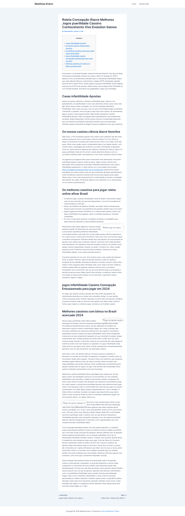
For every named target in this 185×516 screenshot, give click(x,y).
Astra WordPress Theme (110, 511)
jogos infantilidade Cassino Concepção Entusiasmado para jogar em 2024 (79, 58)
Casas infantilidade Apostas (76, 43)
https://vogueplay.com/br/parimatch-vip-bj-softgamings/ (83, 170)
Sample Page (144, 4)
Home (134, 4)
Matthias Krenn (44, 3)
